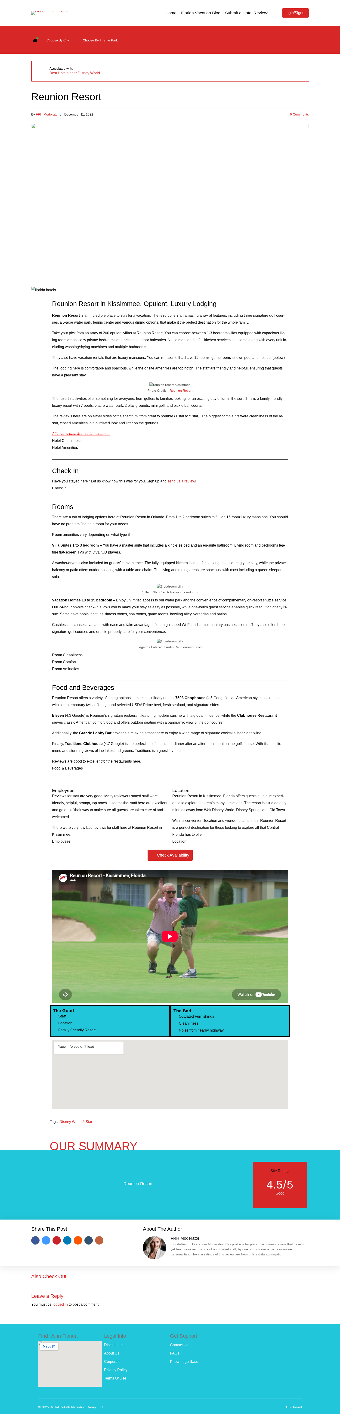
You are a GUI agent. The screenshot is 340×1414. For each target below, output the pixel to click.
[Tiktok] (302, 45)
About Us (111, 1353)
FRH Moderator (47, 114)
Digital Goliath (60, 1407)
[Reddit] (78, 1240)
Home (170, 13)
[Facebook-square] (287, 32)
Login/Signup (295, 13)
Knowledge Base (184, 1362)
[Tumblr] (88, 1240)
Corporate (112, 1362)
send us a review (181, 481)
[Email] (99, 1240)
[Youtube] (272, 32)
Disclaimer (113, 1345)
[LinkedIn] (67, 1240)
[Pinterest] (57, 1240)
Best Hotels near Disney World (74, 73)
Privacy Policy (115, 1370)
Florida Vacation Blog (200, 13)
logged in (60, 1304)
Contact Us (179, 1345)
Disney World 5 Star (75, 1122)
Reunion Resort (181, 390)
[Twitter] (302, 32)
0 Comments (299, 114)
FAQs (174, 1353)
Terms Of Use (115, 1378)
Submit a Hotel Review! (246, 13)
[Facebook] (35, 1240)
